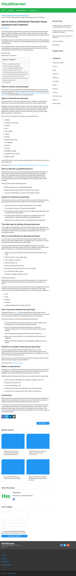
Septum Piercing (36, 93)
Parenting (55, 88)
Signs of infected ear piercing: (12, 66)
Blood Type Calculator (58, 41)
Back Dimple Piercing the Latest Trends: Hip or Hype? (12, 477)
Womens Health (56, 103)
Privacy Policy (5, 561)
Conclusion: (7, 82)
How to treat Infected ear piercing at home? (16, 74)
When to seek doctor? (10, 80)
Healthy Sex (55, 77)
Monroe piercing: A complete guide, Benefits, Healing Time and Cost (38, 478)
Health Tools (33, 10)
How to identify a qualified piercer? (13, 68)
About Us (3, 555)
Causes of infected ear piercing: (12, 70)
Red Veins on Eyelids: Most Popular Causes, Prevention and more (29, 165)
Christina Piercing (17, 363)
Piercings (55, 92)
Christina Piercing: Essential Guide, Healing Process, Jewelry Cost (37, 452)
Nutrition (11, 10)
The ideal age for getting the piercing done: (16, 72)
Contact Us (4, 558)
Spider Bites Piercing (24, 93)
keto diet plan (56, 44)
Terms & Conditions (6, 564)
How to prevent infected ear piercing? (14, 76)
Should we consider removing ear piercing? (16, 78)
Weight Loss (56, 99)
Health (3, 10)
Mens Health (56, 81)
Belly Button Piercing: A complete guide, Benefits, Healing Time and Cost (11, 452)
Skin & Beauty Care (21, 10)
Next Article (42, 423)
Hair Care (55, 66)
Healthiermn (6, 28)
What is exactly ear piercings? (12, 64)
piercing (16, 312)
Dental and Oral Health (58, 62)
